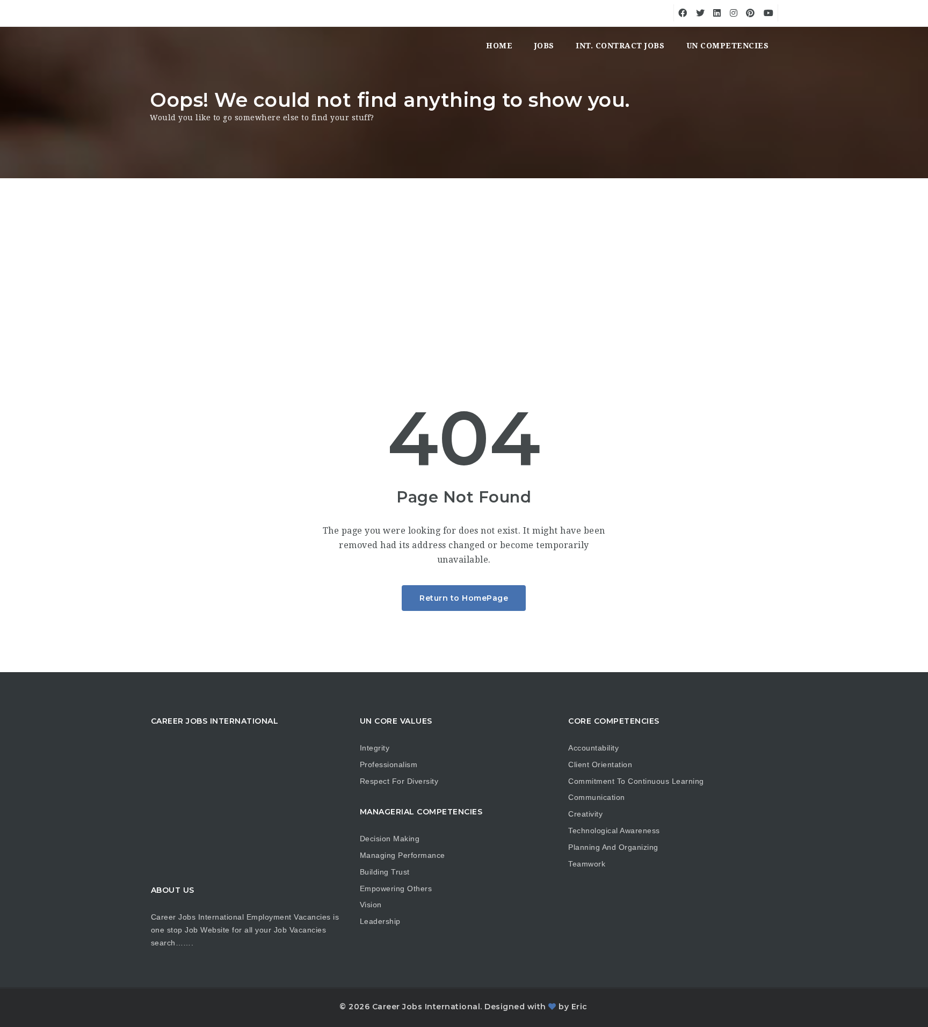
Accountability (593, 748)
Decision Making (390, 838)
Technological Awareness (614, 830)
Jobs (544, 45)
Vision (371, 904)
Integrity (375, 748)
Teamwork (586, 864)
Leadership (380, 921)
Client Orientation (600, 764)
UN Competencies (727, 45)
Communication (596, 797)
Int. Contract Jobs (620, 45)
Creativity (585, 814)
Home (499, 45)
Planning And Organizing (613, 847)
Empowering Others (396, 888)
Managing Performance (402, 855)
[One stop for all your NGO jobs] (163, 45)
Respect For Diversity (399, 781)
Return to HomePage (463, 598)
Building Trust (385, 872)
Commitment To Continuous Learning (636, 781)
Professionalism (389, 764)
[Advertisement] (464, 259)
